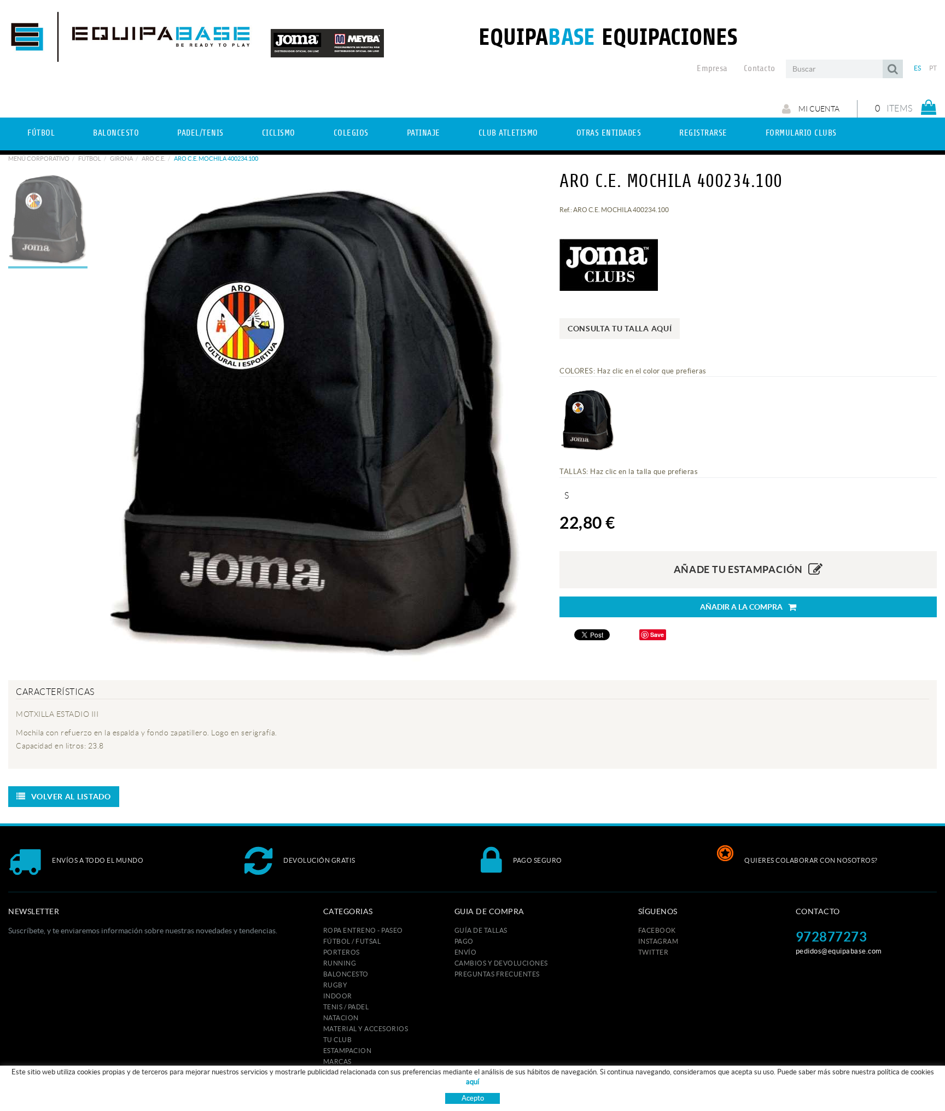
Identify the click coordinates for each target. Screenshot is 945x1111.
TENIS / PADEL (346, 1006)
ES (917, 68)
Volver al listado (71, 796)
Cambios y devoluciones (501, 963)
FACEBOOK (657, 930)
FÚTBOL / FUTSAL (352, 941)
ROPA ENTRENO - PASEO (363, 930)
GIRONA (121, 158)
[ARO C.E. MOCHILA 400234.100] (315, 420)
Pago (464, 941)
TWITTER (653, 952)
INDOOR (337, 995)
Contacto (759, 68)
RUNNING (340, 963)
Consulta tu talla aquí (620, 328)
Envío (465, 952)
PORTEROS (341, 952)
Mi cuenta (818, 108)
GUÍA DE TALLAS (481, 930)
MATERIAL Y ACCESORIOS (366, 1028)
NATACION (341, 1017)
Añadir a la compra (741, 607)
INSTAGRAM (658, 941)
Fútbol (89, 158)
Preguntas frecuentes (497, 974)
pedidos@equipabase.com (839, 951)
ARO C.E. (153, 158)
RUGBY (335, 985)
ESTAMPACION (347, 1050)
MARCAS (337, 1061)
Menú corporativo (38, 158)
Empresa (712, 68)
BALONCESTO (346, 974)
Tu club (337, 1039)
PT (933, 68)
